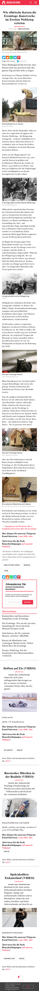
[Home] (3, 2)
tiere (6, 571)
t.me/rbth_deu (25, 536)
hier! (9, 989)
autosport (8, 750)
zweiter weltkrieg (12, 565)
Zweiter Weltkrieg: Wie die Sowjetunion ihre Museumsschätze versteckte (17, 653)
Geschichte (19, 26)
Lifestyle (19, 672)
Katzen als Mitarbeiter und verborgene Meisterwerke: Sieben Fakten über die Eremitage (17, 643)
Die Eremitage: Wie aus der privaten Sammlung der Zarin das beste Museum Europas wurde (18, 626)
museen (27, 565)
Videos (19, 750)
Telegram (22, 61)
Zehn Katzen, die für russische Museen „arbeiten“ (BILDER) (16, 634)
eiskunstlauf (9, 959)
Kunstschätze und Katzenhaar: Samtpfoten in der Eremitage (16, 617)
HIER (7, 761)
